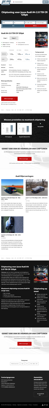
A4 (27, 363)
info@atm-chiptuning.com (9, 386)
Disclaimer (35, 404)
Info (13, 25)
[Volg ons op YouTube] (42, 405)
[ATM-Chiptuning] (6, 2)
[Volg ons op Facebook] (44, 405)
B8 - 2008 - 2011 (34, 363)
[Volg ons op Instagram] (47, 405)
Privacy (30, 404)
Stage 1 (5, 38)
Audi (22, 363)
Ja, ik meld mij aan (40, 394)
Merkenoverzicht (15, 363)
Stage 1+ (14, 38)
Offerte (35, 25)
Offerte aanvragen (8, 98)
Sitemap (14, 404)
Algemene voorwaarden (22, 404)
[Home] (5, 110)
